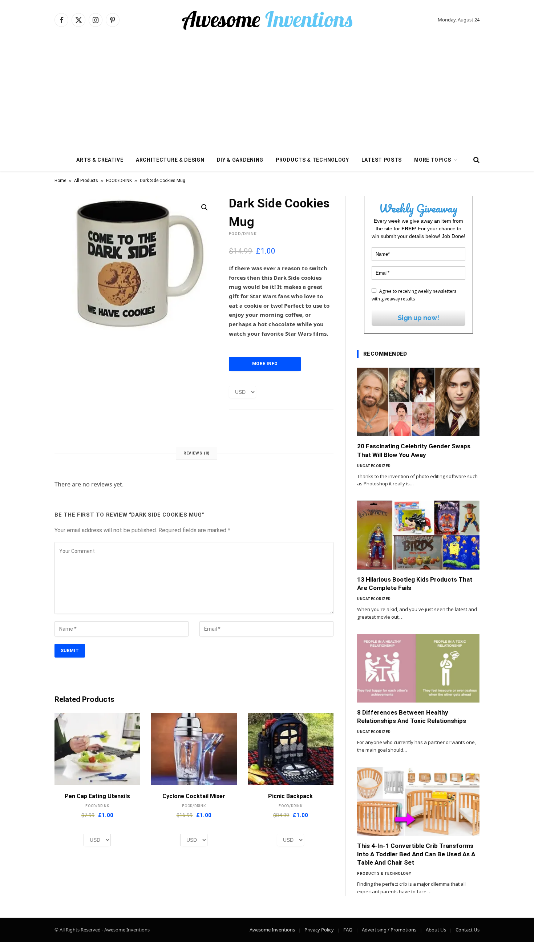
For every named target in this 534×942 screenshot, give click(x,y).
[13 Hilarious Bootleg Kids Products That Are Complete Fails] (418, 535)
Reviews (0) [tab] (196, 453)
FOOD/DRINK (119, 180)
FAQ (347, 929)
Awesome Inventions (272, 929)
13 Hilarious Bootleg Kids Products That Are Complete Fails (414, 583)
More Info (265, 363)
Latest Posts (381, 160)
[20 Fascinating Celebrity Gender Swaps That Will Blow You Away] (418, 402)
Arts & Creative (100, 160)
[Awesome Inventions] (267, 20)
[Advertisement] (267, 94)
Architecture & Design (170, 160)
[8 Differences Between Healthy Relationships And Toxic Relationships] (418, 668)
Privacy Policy (319, 929)
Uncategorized (374, 466)
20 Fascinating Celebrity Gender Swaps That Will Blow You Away (413, 450)
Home (60, 180)
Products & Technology (312, 160)
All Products (86, 180)
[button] (204, 207)
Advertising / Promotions (389, 929)
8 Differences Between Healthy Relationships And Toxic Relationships (411, 716)
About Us (436, 929)
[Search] (476, 160)
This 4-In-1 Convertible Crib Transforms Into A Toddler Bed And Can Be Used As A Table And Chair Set (416, 854)
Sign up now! (418, 318)
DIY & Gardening (240, 160)
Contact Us (468, 929)
